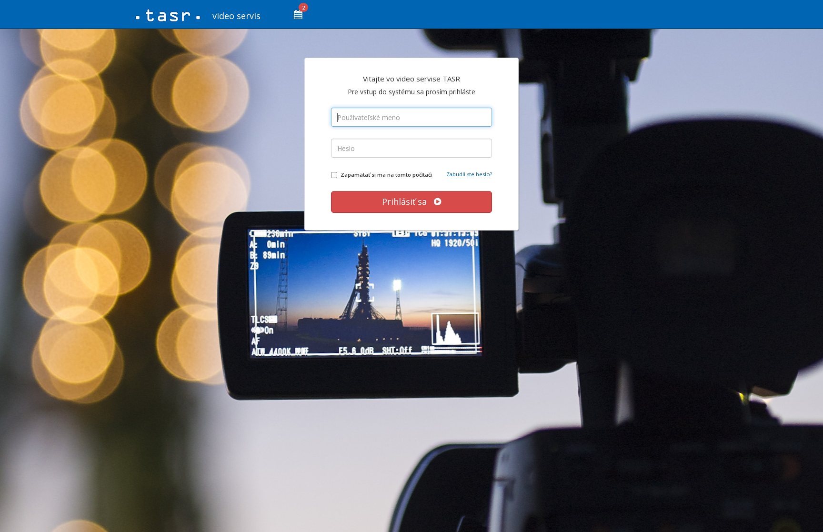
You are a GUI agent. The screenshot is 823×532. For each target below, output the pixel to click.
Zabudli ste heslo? (469, 174)
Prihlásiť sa (408, 201)
